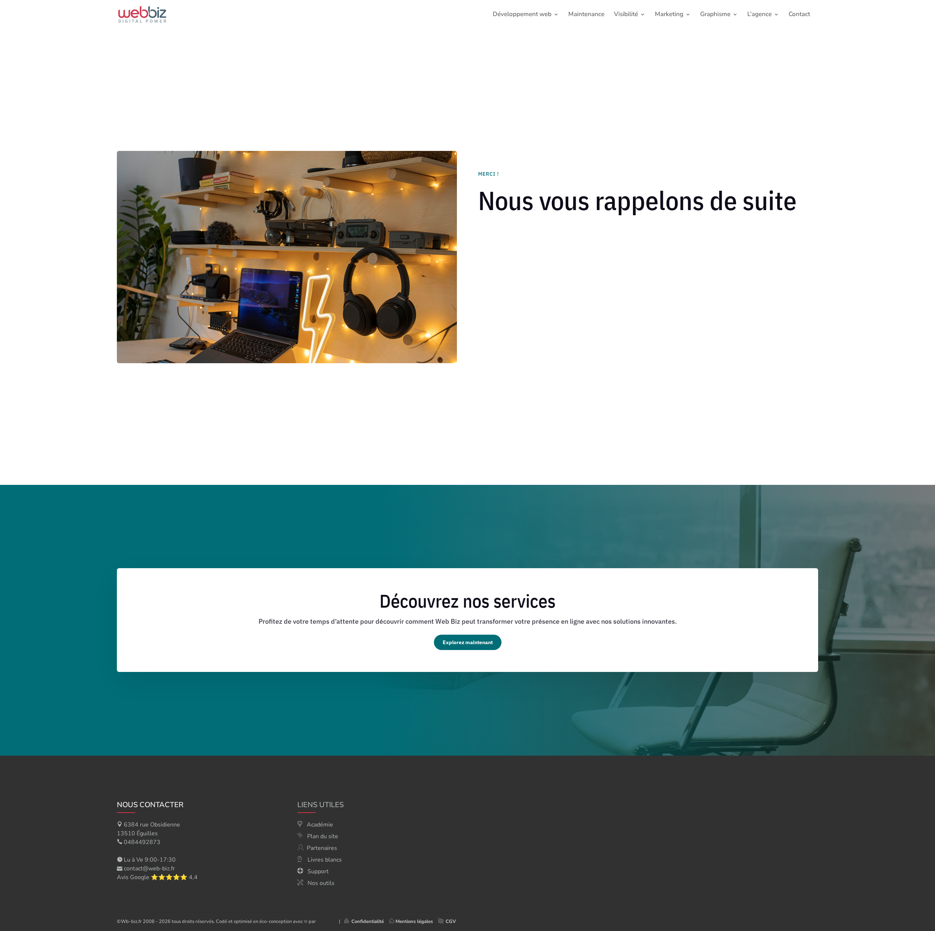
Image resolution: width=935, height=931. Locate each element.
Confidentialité (366, 921)
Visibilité (626, 15)
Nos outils (321, 883)
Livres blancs (325, 860)
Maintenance (586, 15)
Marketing (669, 15)
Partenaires (322, 848)
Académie (320, 825)
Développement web (522, 15)
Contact (799, 15)
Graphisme (715, 15)
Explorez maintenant (468, 642)
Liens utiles (320, 805)
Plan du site (322, 836)
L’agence (759, 15)
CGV (451, 921)
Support (318, 871)
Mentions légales (414, 921)
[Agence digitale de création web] (324, 921)
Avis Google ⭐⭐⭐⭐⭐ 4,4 (157, 877)
